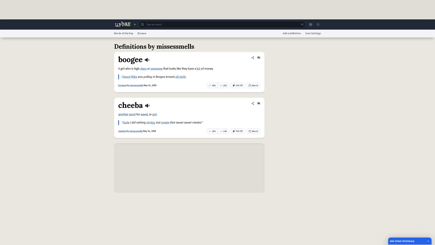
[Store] (311, 24)
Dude (126, 122)
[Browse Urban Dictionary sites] (125, 24)
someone (156, 69)
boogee (122, 85)
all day (150, 122)
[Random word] (302, 24)
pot (154, 114)
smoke (165, 122)
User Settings (313, 33)
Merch (255, 85)
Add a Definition (292, 33)
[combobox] (222, 24)
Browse (142, 33)
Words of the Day (123, 33)
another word (127, 114)
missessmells (136, 85)
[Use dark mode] (318, 24)
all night (180, 77)
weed (144, 114)
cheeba (122, 131)
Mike (134, 77)
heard (126, 77)
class (143, 69)
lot (198, 69)
